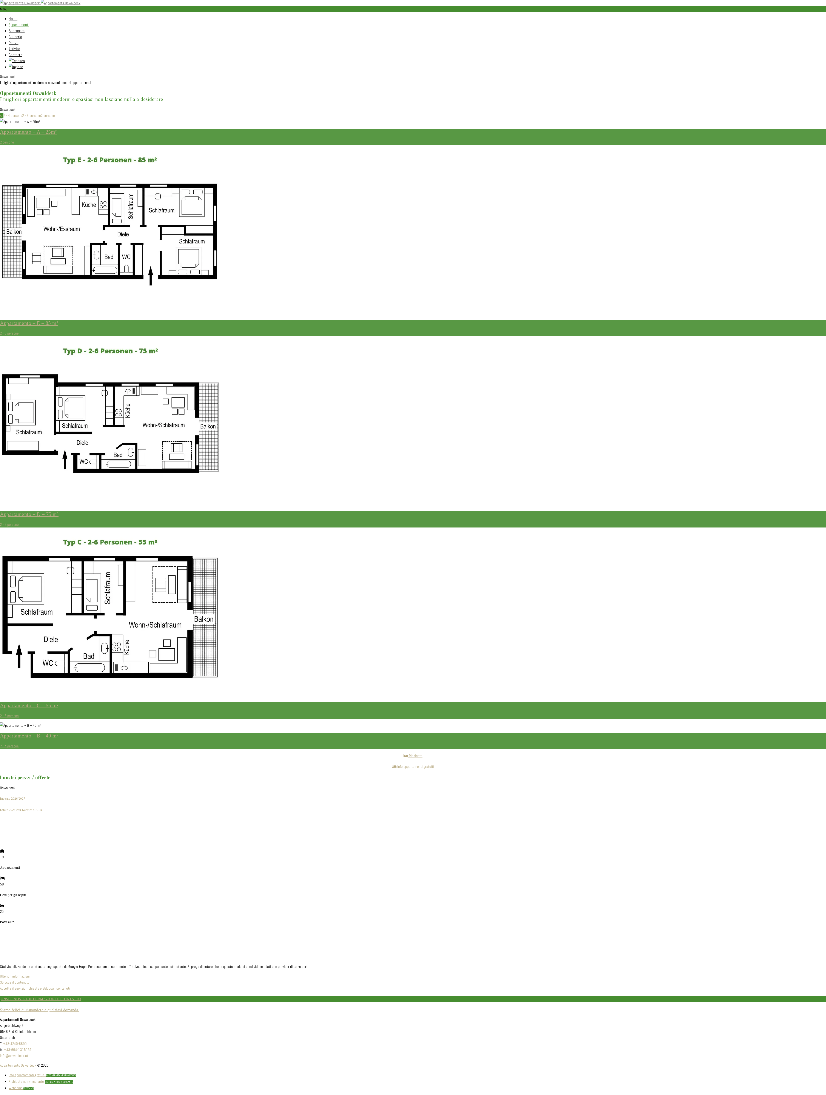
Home (13, 18)
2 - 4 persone (12, 115)
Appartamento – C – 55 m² (29, 705)
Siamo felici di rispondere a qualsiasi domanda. (39, 1010)
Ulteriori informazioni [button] (15, 976)
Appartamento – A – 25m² (28, 132)
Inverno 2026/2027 (12, 798)
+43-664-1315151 (18, 1049)
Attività (14, 48)
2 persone (48, 115)
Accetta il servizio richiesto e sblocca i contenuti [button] (35, 988)
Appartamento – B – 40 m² (29, 736)
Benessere (17, 30)
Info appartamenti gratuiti (415, 766)
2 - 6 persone (31, 115)
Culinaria (15, 36)
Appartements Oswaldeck (18, 1065)
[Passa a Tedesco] (17, 60)
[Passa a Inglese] (16, 66)
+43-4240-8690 (15, 1043)
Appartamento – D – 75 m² (29, 514)
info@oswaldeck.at (14, 1055)
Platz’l (13, 42)
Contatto (15, 54)
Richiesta (415, 755)
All (1, 115)
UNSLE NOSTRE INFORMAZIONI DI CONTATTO (41, 999)
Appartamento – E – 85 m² (29, 323)
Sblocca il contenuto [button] (14, 982)
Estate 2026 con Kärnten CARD (21, 809)
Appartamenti (19, 24)
